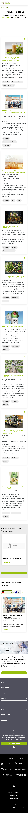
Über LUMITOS (13, 795)
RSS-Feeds (4, 720)
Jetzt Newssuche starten (14, 673)
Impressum (7, 808)
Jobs (2, 709)
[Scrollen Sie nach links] (22, 592)
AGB (14, 808)
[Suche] (17, 3)
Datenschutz (21, 808)
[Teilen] (20, 3)
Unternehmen (5, 687)
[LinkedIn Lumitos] (14, 786)
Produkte (4, 693)
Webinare (4, 703)
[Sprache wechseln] (23, 3)
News (2, 682)
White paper (4, 698)
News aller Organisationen (14, 573)
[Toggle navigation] (26, 3)
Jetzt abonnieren (14, 743)
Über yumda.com (14, 798)
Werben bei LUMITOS (13, 792)
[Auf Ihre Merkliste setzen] (24, 39)
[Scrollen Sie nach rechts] (25, 592)
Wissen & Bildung (6, 714)
